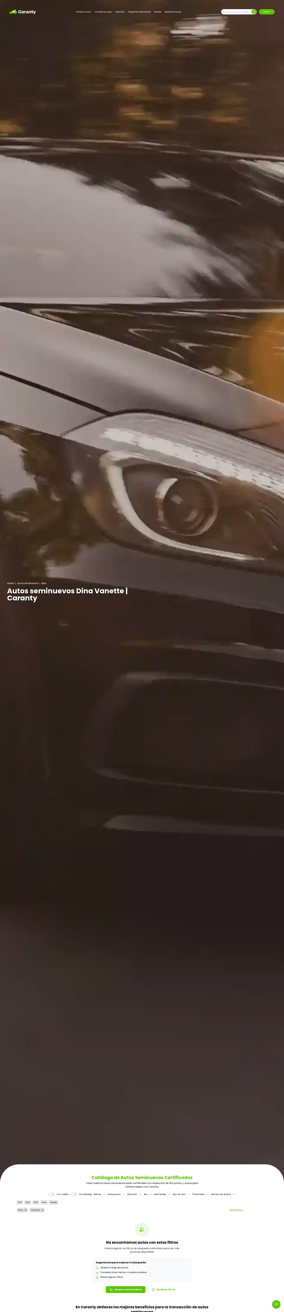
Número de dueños (223, 1194)
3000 (27, 1202)
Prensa (157, 11)
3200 (36, 1202)
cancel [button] (25, 1210)
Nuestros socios (173, 11)
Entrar (267, 11)
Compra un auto (103, 11)
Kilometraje (162, 1194)
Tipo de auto (181, 1194)
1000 (20, 1202)
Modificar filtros (163, 1290)
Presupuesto (116, 1194)
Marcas (100, 1194)
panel (44, 1202)
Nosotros (120, 11)
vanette (53, 1202)
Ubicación (134, 1194)
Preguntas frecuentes (139, 11)
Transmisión (200, 1194)
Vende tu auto (83, 11)
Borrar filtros (236, 1210)
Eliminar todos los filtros (125, 1290)
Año (148, 1194)
